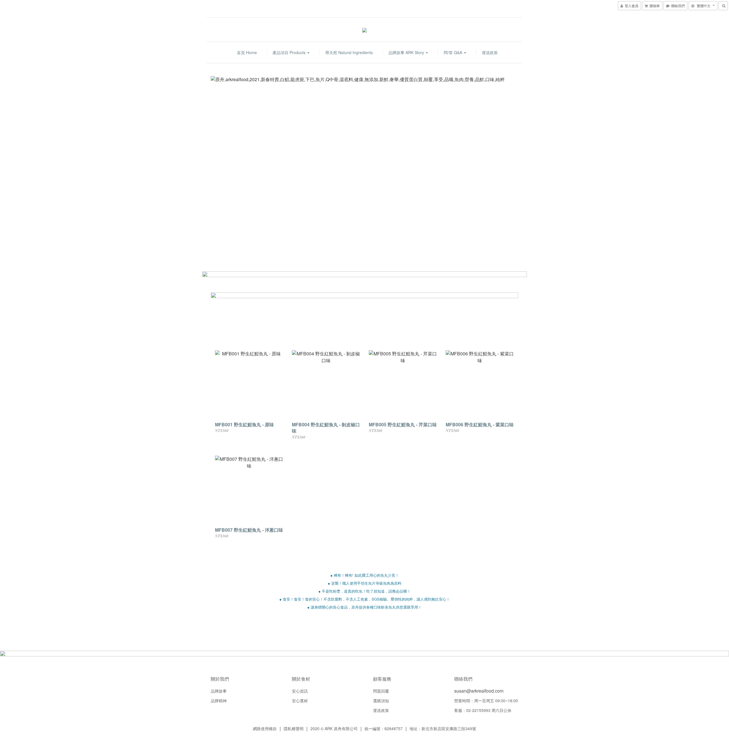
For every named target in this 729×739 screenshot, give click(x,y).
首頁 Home (247, 52)
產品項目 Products (290, 52)
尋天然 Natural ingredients (349, 52)
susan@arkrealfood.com (478, 690)
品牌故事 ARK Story (406, 52)
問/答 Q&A (453, 52)
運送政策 (490, 52)
